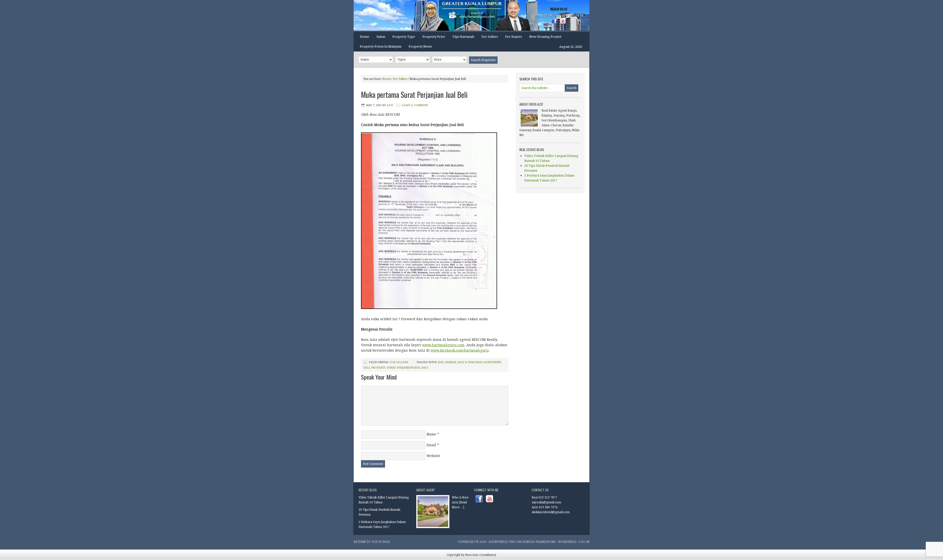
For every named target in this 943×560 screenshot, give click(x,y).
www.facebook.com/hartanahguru (459, 350)
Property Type (402, 38)
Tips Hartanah (463, 36)
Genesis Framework (539, 542)
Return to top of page (372, 542)
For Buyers (513, 36)
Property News (420, 46)
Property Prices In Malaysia (380, 46)
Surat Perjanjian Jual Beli (407, 367)
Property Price (432, 38)
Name (431, 434)
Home (364, 36)
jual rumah (447, 362)
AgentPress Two (502, 542)
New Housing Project (545, 36)
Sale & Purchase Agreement (479, 362)
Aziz (390, 105)
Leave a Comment (415, 105)
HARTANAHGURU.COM (403, 16)
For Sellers (490, 36)
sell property (374, 367)
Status (379, 38)
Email (431, 445)
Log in (584, 542)
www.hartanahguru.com (443, 345)
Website (433, 456)
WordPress (567, 542)
